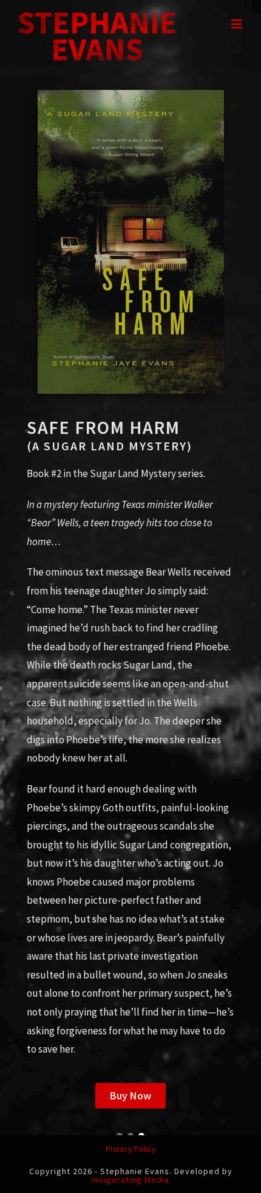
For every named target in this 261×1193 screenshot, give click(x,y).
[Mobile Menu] (237, 24)
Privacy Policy (131, 1148)
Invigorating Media (130, 1179)
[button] (130, 1096)
